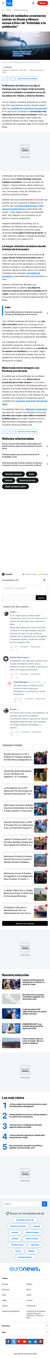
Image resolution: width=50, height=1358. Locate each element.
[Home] (3, 10)
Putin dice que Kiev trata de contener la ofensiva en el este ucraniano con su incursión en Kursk (22, 464)
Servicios (6, 1326)
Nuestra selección (15, 975)
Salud (29, 1295)
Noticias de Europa (21, 10)
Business (5, 1289)
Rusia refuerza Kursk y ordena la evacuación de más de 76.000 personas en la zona (23, 313)
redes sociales (32, 1238)
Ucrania (8, 480)
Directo (42, 3)
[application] (25, 46)
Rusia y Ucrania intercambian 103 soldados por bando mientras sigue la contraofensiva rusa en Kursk (22, 446)
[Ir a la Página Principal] (9, 3)
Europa (8, 10)
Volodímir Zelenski (13, 474)
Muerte (31, 1251)
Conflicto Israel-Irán (25, 1220)
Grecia (18, 1251)
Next (4, 1295)
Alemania (35, 1245)
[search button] (44, 1204)
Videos (5, 1306)
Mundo (29, 1284)
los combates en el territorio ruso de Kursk (27, 108)
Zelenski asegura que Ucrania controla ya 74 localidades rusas (20, 455)
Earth (29, 1289)
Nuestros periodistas (10, 1311)
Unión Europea (32, 1232)
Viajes (4, 1300)
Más (4, 1332)
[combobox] (25, 1204)
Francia (15, 1238)
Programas (31, 1306)
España (36, 1226)
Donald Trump (17, 1245)
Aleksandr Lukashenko (36, 409)
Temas (5, 1278)
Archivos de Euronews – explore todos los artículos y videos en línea (36, 1314)
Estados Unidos (25, 1257)
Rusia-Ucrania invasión (15, 486)
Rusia (31, 474)
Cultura (30, 1300)
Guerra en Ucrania (27, 480)
